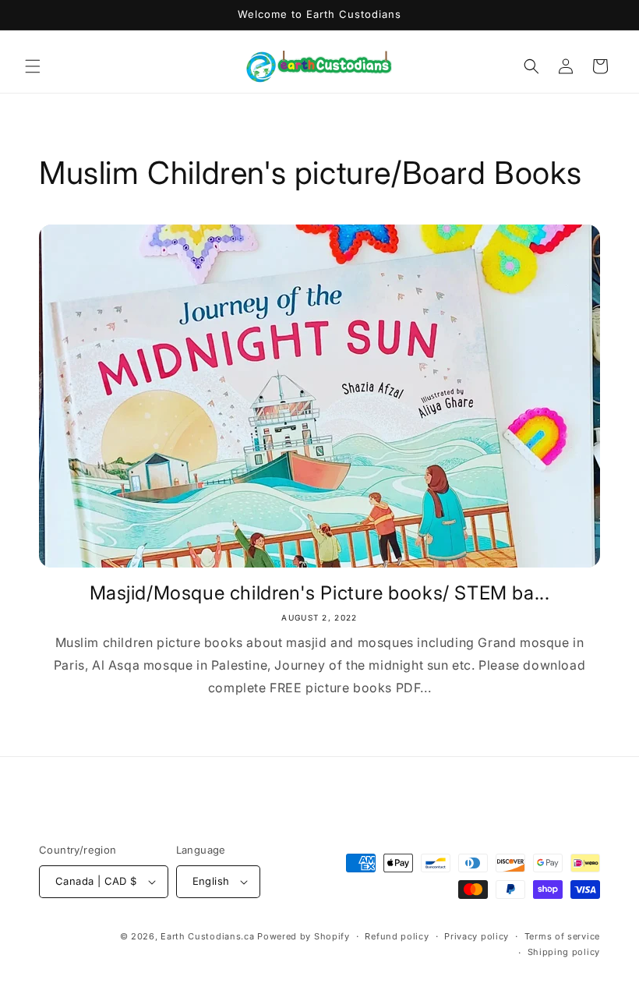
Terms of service (562, 936)
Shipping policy (564, 951)
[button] (33, 66)
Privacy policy (476, 936)
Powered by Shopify (303, 936)
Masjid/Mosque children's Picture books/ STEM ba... (320, 593)
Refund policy (397, 936)
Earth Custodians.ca (207, 936)
